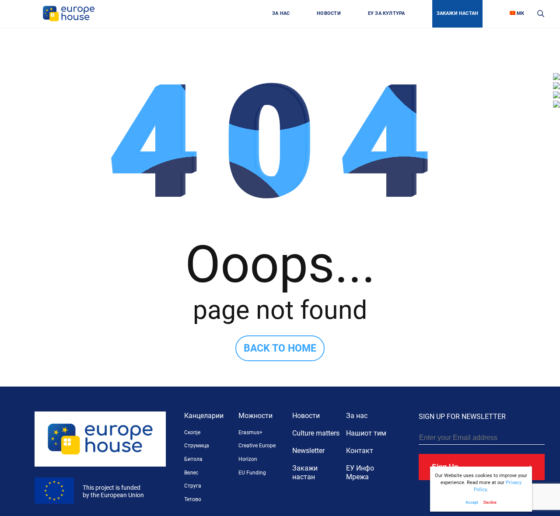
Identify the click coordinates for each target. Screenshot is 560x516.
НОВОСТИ (329, 13)
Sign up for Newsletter (462, 416)
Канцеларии (204, 415)
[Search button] (541, 13)
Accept (472, 502)
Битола (193, 459)
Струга (192, 486)
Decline (490, 502)
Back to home (280, 348)
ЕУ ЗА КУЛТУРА (386, 13)
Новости (306, 415)
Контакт (359, 450)
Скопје (192, 432)
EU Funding (252, 473)
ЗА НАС (281, 13)
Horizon (247, 459)
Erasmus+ (250, 432)
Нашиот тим (366, 433)
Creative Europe (257, 446)
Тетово (192, 499)
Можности (255, 415)
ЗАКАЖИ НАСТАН (458, 13)
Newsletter (308, 450)
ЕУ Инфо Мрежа (360, 472)
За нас (357, 415)
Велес (191, 473)
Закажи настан (305, 472)
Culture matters (316, 433)
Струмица (196, 446)
